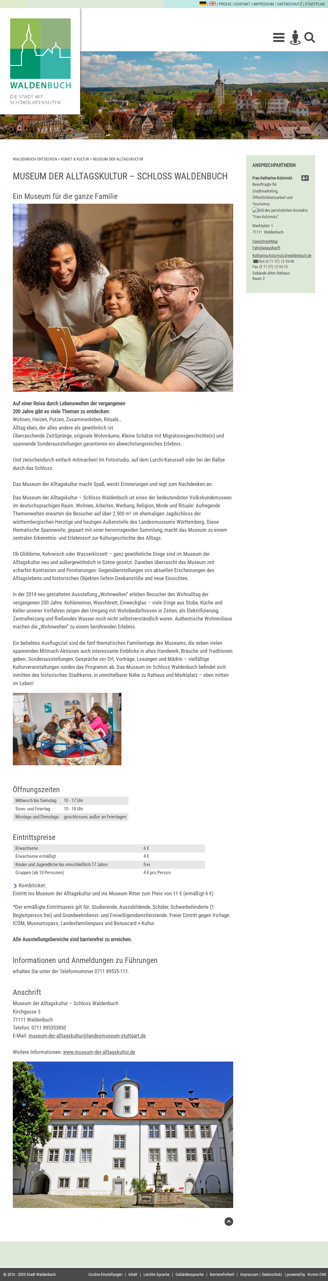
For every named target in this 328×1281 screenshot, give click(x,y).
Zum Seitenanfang (229, 1223)
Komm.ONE (317, 1274)
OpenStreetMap (265, 241)
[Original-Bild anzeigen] (123, 390)
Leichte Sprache (156, 1274)
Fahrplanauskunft (266, 247)
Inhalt (132, 1274)
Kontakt (242, 4)
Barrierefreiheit (222, 1274)
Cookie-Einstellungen (105, 1274)
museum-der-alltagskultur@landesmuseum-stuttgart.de (87, 1035)
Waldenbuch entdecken (35, 159)
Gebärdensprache (190, 1274)
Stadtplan (315, 4)
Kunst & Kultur (75, 159)
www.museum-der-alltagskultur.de (99, 1052)
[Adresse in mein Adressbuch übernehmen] (305, 179)
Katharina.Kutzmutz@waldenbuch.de (281, 255)
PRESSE (225, 4)
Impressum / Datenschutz (277, 4)
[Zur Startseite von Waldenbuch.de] (40, 61)
